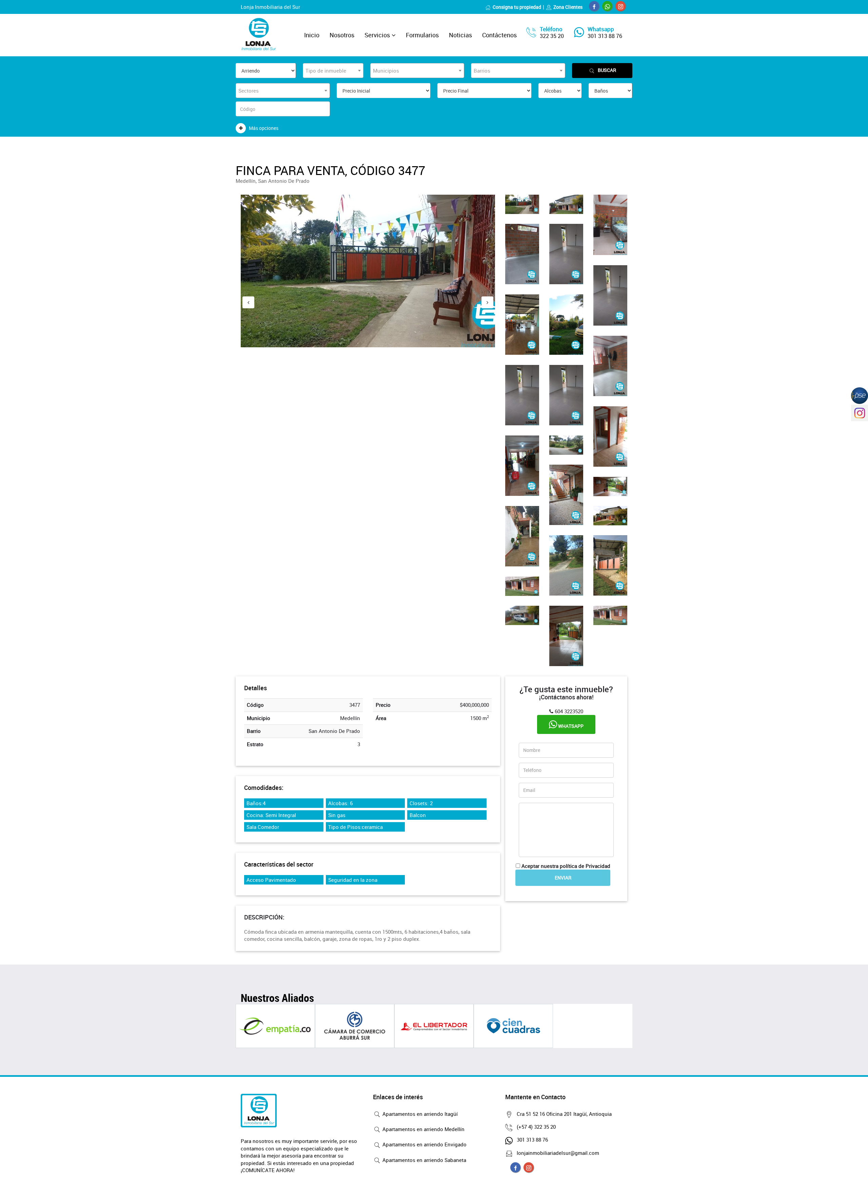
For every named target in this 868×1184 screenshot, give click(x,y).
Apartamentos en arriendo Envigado (424, 1144)
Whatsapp (570, 726)
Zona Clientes (568, 7)
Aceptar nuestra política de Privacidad (565, 865)
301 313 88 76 (605, 36)
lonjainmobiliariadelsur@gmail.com (558, 1152)
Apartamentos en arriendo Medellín (423, 1129)
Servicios (377, 35)
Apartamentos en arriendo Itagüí (419, 1113)
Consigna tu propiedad (517, 7)
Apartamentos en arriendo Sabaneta (423, 1160)
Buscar (607, 70)
